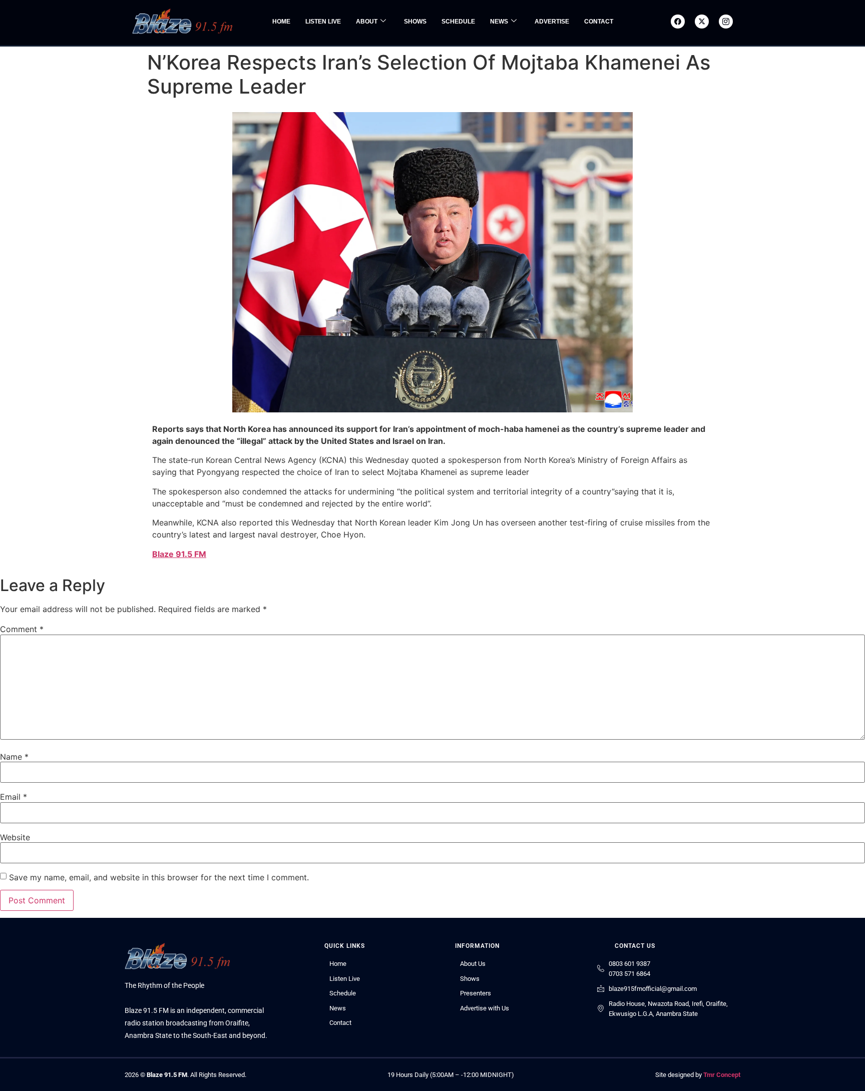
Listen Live (323, 21)
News (499, 21)
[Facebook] (678, 22)
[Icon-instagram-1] (726, 22)
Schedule (458, 21)
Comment (22, 629)
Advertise (552, 21)
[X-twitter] (702, 22)
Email (13, 797)
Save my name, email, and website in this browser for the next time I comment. (159, 877)
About (366, 21)
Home (281, 21)
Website (15, 837)
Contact (598, 21)
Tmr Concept (721, 1074)
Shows (415, 21)
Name (14, 757)
